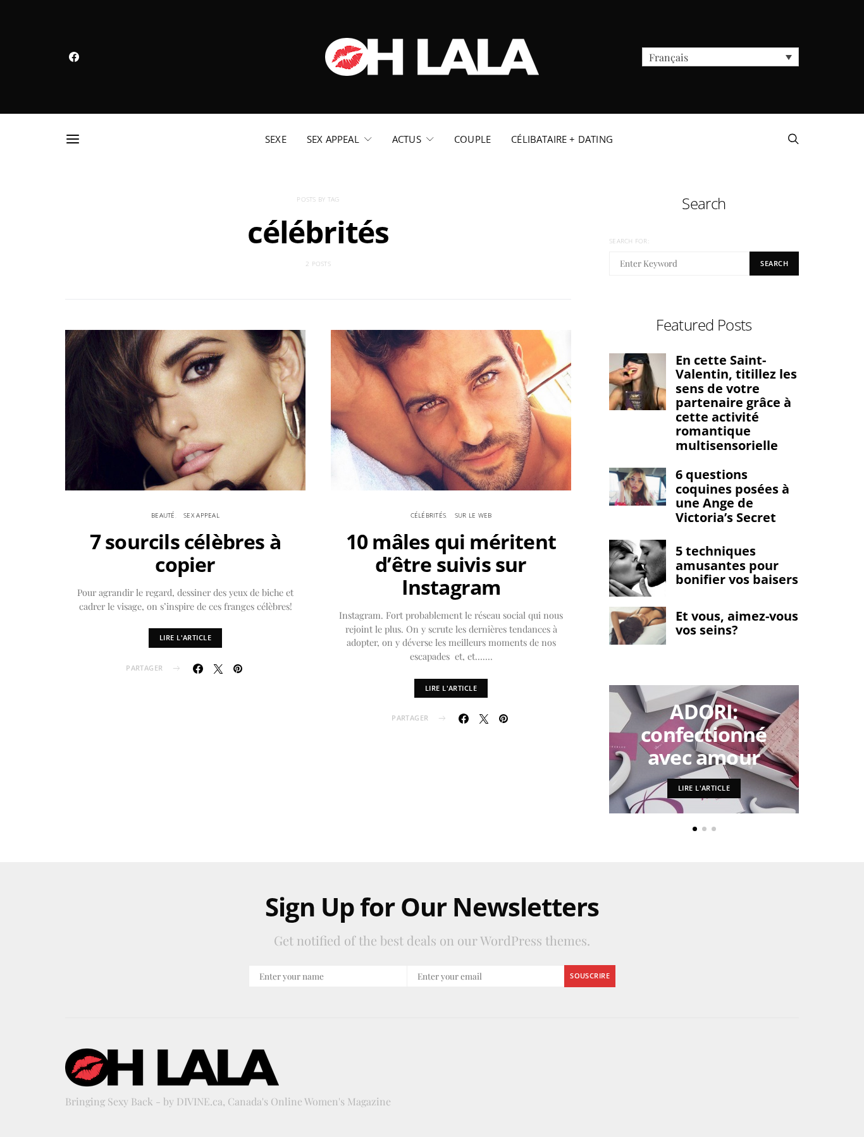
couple (472, 139)
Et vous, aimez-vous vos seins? (737, 623)
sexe (276, 139)
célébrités (428, 515)
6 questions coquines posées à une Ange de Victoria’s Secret (732, 496)
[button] (720, 56)
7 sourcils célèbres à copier (185, 553)
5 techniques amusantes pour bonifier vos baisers (737, 565)
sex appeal (333, 139)
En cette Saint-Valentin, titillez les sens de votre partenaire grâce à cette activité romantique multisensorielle (736, 402)
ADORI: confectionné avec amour (704, 734)
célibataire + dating (562, 139)
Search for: (629, 240)
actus (406, 139)
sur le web (473, 515)
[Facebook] (74, 57)
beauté (163, 515)
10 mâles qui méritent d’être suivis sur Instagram (451, 564)
